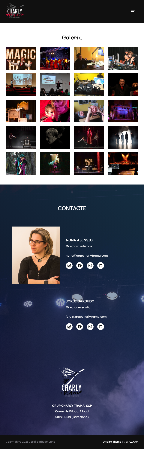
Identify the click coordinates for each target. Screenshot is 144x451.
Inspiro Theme (112, 441)
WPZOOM (132, 441)
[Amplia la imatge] (31, 52)
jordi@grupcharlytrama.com (86, 316)
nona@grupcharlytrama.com (87, 255)
